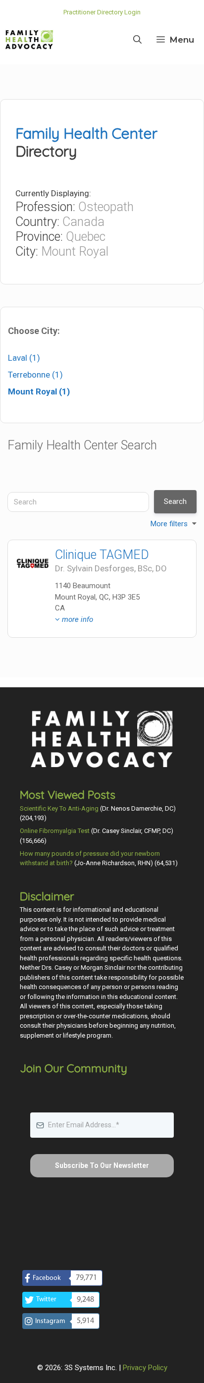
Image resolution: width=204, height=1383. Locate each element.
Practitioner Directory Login (102, 12)
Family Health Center (86, 133)
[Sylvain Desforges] (32, 565)
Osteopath (106, 207)
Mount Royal (74, 251)
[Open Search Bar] (137, 40)
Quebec (85, 236)
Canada (83, 222)
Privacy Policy (145, 1367)
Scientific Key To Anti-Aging (59, 808)
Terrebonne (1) (35, 375)
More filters (169, 523)
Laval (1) (24, 358)
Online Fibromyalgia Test (55, 830)
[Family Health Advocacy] (29, 40)
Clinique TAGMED (102, 555)
